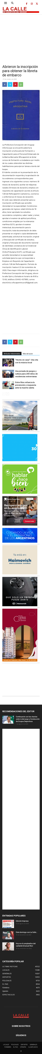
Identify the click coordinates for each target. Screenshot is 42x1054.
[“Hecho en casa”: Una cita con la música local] (8, 363)
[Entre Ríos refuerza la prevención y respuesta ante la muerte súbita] (8, 385)
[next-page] (7, 393)
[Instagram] (31, 3)
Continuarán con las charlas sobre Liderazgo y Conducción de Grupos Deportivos (28, 719)
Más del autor (28, 354)
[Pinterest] (15, 84)
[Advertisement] (21, 37)
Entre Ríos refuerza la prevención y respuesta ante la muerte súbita (25, 385)
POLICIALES (15, 1045)
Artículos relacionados (12, 354)
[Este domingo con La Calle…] (8, 935)
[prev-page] (3, 393)
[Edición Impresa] (8, 924)
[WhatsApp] (20, 84)
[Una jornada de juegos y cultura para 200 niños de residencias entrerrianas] (8, 374)
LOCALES (6, 1045)
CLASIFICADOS (33, 1047)
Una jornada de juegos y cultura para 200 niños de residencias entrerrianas (26, 374)
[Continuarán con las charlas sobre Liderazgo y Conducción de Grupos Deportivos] (8, 720)
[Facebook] (26, 3)
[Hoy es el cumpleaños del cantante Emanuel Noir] (8, 946)
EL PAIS (15, 1047)
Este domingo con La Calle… (26, 932)
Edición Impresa (22, 921)
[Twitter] (36, 3)
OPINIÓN (23, 1047)
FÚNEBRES (7, 1047)
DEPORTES (24, 1045)
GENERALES (33, 1045)
